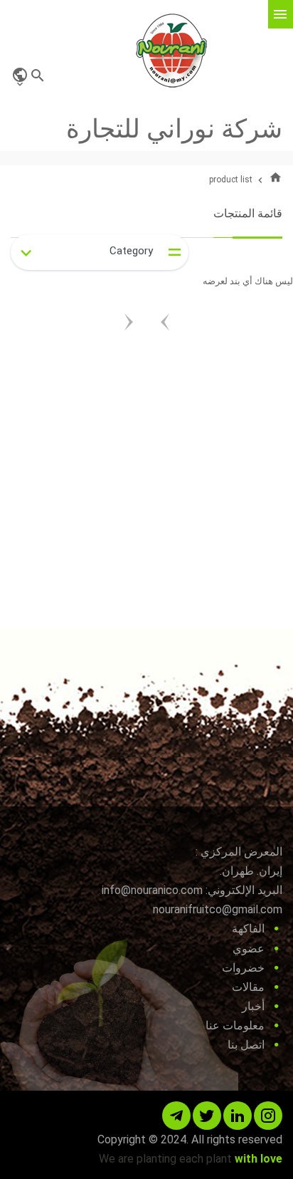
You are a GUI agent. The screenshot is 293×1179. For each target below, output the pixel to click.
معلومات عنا (235, 1025)
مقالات (248, 987)
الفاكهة (248, 928)
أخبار (253, 1006)
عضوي (249, 948)
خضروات (243, 968)
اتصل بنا (246, 1044)
